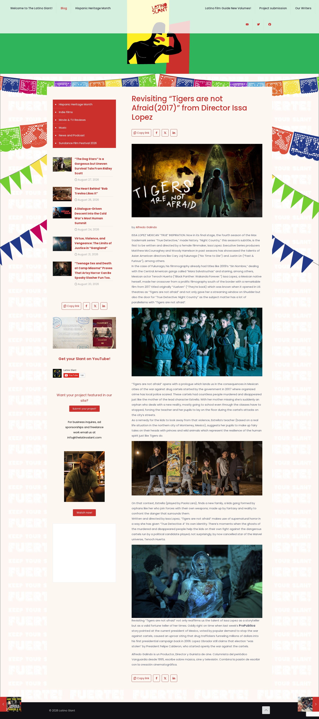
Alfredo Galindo (146, 227)
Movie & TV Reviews (72, 120)
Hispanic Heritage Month (75, 104)
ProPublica (247, 626)
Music (62, 127)
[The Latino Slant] (159, 8)
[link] (84, 333)
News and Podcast (72, 135)
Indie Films (66, 112)
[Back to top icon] (266, 710)
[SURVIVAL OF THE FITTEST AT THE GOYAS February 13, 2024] (308, 704)
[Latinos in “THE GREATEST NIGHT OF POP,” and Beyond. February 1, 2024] (10, 704)
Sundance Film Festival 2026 (78, 143)
